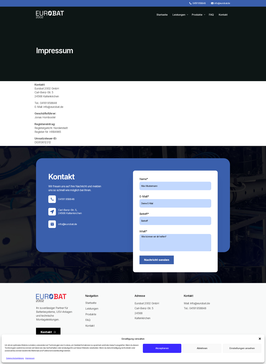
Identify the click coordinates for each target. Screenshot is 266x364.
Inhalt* (143, 231)
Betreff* (144, 213)
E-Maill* (144, 196)
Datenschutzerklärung (15, 358)
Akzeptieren (162, 348)
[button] (259, 338)
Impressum (30, 358)
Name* (143, 179)
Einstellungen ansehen (242, 348)
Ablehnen (202, 348)
